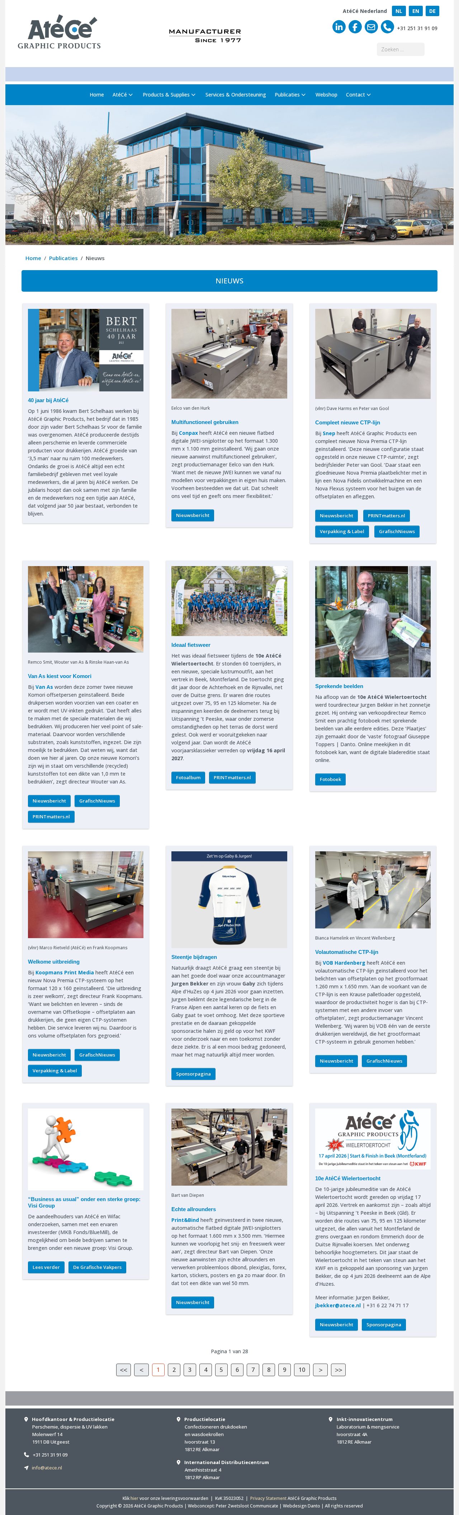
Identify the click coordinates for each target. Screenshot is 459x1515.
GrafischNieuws (397, 531)
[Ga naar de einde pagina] (338, 1370)
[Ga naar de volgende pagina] (320, 1370)
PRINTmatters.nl (386, 515)
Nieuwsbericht (192, 515)
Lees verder (46, 1267)
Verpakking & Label (342, 531)
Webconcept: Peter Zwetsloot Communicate (233, 1506)
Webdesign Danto (301, 1506)
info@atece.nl (47, 1467)
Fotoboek (330, 779)
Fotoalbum (188, 777)
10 (302, 1370)
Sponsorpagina (193, 1074)
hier (134, 1498)
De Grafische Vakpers (97, 1267)
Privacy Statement (268, 1498)
